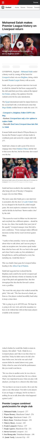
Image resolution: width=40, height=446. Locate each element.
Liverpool (5, 77)
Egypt (7, 102)
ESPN (11, 2)
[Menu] (3, 2)
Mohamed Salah (27, 71)
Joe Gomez (6, 94)
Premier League (14, 80)
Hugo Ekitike (7, 107)
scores (35, 2)
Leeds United (28, 202)
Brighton (24, 77)
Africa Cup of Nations (20, 266)
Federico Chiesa (22, 148)
